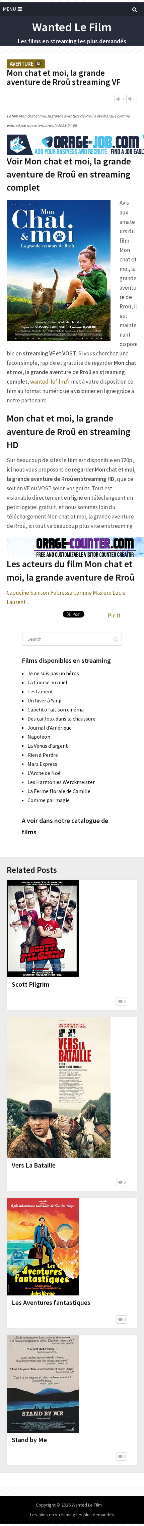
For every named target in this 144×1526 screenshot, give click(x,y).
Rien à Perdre (42, 754)
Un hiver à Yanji (44, 700)
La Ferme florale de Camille (58, 791)
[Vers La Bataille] (59, 1087)
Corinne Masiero (92, 592)
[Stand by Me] (43, 1384)
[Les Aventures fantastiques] (43, 1246)
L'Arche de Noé (44, 773)
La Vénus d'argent (47, 745)
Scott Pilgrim (31, 984)
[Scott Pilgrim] (43, 928)
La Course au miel (47, 682)
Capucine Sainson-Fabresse (39, 592)
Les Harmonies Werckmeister (61, 782)
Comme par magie (48, 800)
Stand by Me (29, 1439)
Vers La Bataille (34, 1165)
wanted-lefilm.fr (50, 381)
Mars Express (42, 763)
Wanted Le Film (72, 27)
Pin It (114, 615)
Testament (40, 691)
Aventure (21, 63)
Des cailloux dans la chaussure (61, 718)
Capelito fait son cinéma (55, 709)
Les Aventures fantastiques (51, 1302)
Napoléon (38, 736)
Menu (9, 9)
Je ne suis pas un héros (53, 673)
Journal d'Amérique (49, 727)
